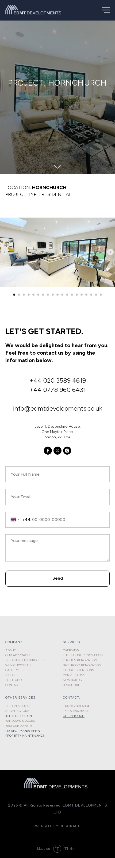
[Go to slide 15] (81, 721)
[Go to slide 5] (33, 721)
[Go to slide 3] (24, 721)
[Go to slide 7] (43, 721)
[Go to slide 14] (77, 721)
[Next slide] (110, 678)
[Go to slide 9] (53, 721)
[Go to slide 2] (19, 721)
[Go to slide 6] (38, 721)
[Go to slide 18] (96, 721)
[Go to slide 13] (72, 721)
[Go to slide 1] (14, 721)
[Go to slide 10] (57, 721)
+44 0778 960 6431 (57, 816)
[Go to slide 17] (91, 721)
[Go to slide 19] (101, 721)
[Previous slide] (4, 678)
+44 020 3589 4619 (57, 807)
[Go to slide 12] (67, 721)
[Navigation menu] (106, 10)
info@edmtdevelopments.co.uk (57, 835)
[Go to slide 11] (62, 721)
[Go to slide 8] (48, 721)
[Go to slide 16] (86, 721)
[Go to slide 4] (29, 721)
